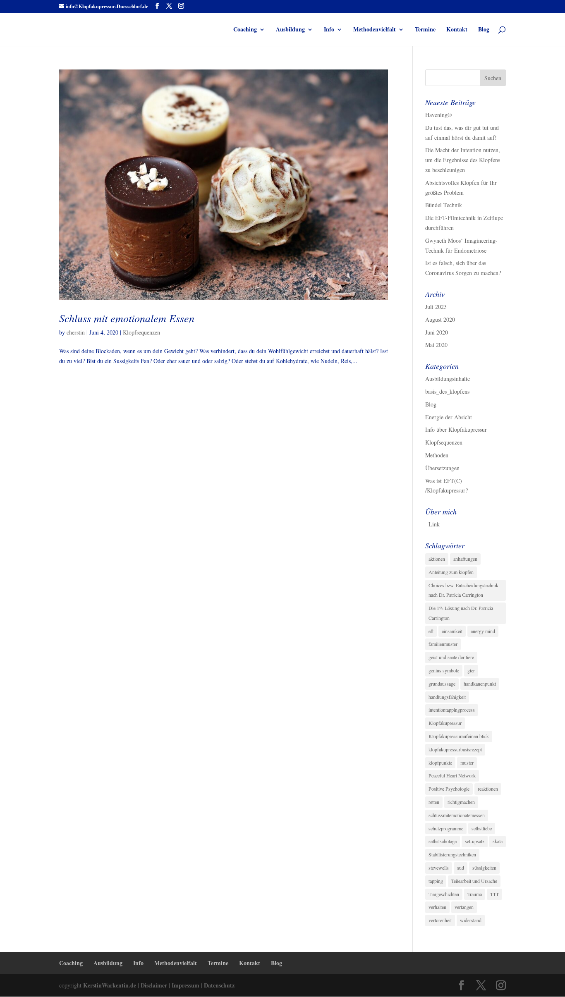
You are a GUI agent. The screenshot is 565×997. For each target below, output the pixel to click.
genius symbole (444, 670)
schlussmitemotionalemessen (457, 815)
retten (434, 802)
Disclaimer (154, 985)
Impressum (184, 985)
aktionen (437, 558)
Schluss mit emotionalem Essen (126, 318)
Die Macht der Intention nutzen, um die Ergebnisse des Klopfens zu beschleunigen (462, 160)
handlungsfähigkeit (447, 696)
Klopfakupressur (445, 723)
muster (467, 762)
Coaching (245, 29)
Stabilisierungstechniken (452, 854)
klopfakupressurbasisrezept (455, 749)
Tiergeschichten (444, 894)
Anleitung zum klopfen (451, 572)
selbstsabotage (443, 841)
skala (498, 841)
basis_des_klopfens (447, 391)
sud (460, 867)
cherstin (76, 332)
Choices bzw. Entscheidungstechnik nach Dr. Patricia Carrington (463, 590)
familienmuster (443, 644)
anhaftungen (465, 558)
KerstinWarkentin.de (109, 985)
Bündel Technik (443, 205)
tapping (436, 880)
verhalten (437, 907)
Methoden (436, 455)
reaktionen (488, 788)
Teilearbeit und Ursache (474, 880)
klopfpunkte (440, 762)
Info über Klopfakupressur (456, 429)
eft (431, 631)
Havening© (438, 115)
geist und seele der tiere (451, 657)
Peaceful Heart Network (452, 775)
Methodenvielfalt (374, 29)
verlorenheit (440, 920)
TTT (494, 894)
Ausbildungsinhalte (447, 379)
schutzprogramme (446, 828)
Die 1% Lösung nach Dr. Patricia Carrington (461, 613)
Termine (425, 29)
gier (471, 670)
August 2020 (440, 319)
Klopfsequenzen (141, 332)
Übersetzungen (442, 468)
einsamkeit (452, 631)
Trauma (474, 894)
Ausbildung (290, 29)
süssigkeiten (484, 867)
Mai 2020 (436, 345)
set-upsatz (474, 841)
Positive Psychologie (449, 788)
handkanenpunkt (480, 683)
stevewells (439, 867)
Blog (483, 29)
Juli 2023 (436, 307)
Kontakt (456, 29)
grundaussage (442, 683)
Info (329, 29)
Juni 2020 (436, 332)
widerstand (470, 920)
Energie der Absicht (448, 417)
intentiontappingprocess (452, 709)
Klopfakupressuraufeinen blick (459, 736)
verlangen (464, 907)
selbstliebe (482, 828)
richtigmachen (461, 802)
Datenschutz (219, 985)
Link (434, 524)
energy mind (483, 631)
